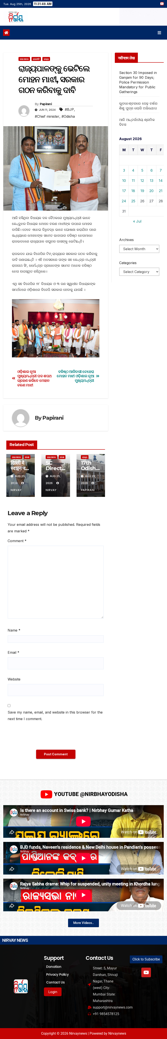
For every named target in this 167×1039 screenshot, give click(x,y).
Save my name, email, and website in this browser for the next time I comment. (55, 715)
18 (133, 191)
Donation (53, 966)
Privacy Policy (57, 974)
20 (151, 191)
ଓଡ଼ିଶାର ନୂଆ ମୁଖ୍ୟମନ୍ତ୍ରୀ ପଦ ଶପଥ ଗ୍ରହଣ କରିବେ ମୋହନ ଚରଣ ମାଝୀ (34, 378)
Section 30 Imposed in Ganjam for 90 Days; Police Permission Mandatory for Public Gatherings (138, 82)
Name (14, 630)
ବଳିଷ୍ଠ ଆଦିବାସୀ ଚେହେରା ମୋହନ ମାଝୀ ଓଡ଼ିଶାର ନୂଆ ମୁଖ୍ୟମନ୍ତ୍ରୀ (75, 376)
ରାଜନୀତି (36, 59)
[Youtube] (146, 972)
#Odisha (68, 116)
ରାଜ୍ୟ (46, 59)
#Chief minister (47, 116)
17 (124, 191)
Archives (126, 240)
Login (52, 992)
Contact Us (55, 982)
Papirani (46, 104)
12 (142, 180)
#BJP (69, 109)
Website (14, 679)
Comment (17, 541)
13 (151, 180)
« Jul (137, 221)
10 (124, 180)
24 (124, 201)
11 (133, 180)
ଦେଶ (27, 457)
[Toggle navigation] (159, 33)
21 (160, 191)
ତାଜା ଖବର (24, 59)
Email (13, 652)
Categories (128, 263)
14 (161, 180)
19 (142, 191)
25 (133, 201)
